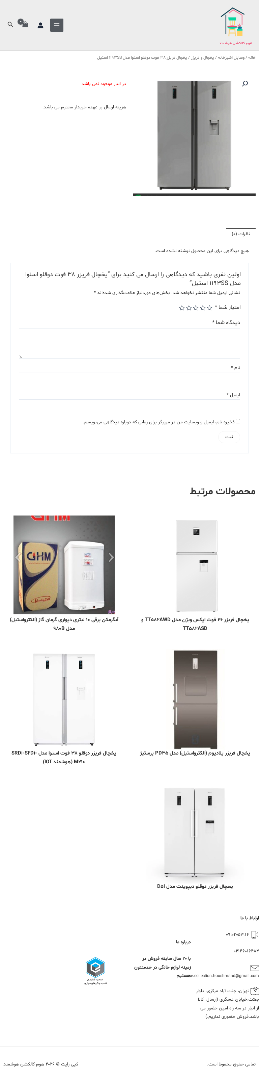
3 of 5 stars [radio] (195, 308)
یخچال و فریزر (202, 58)
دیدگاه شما (226, 322)
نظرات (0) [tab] (241, 234)
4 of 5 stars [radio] (188, 308)
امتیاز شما (228, 307)
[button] (10, 25)
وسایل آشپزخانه (231, 58)
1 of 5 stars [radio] (209, 308)
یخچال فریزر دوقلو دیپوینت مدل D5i (195, 886)
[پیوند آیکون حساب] (40, 25)
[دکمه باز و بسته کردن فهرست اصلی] (56, 25)
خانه (252, 58)
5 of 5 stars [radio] (181, 308)
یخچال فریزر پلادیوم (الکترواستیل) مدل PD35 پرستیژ (195, 753)
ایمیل (233, 395)
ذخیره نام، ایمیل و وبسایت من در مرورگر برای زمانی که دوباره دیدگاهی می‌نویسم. (158, 422)
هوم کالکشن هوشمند (235, 43)
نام (235, 368)
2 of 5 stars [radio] (202, 308)
